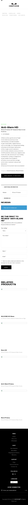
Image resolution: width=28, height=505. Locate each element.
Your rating (4, 228)
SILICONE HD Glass (7, 316)
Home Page (4, 13)
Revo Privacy (5, 417)
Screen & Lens (12, 13)
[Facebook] (13, 474)
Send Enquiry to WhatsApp (12, 175)
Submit (6, 267)
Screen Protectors (11, 170)
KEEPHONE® (18, 499)
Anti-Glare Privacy (7, 384)
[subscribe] (26, 490)
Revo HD (4, 350)
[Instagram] (15, 474)
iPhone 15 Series (13, 15)
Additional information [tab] (11, 187)
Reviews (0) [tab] (7, 198)
